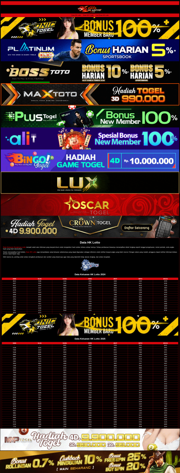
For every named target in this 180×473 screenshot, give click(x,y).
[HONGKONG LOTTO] (90, 265)
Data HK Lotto (76, 15)
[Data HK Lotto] (90, 9)
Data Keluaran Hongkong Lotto (14, 247)
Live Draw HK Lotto (102, 15)
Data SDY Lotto (88, 15)
